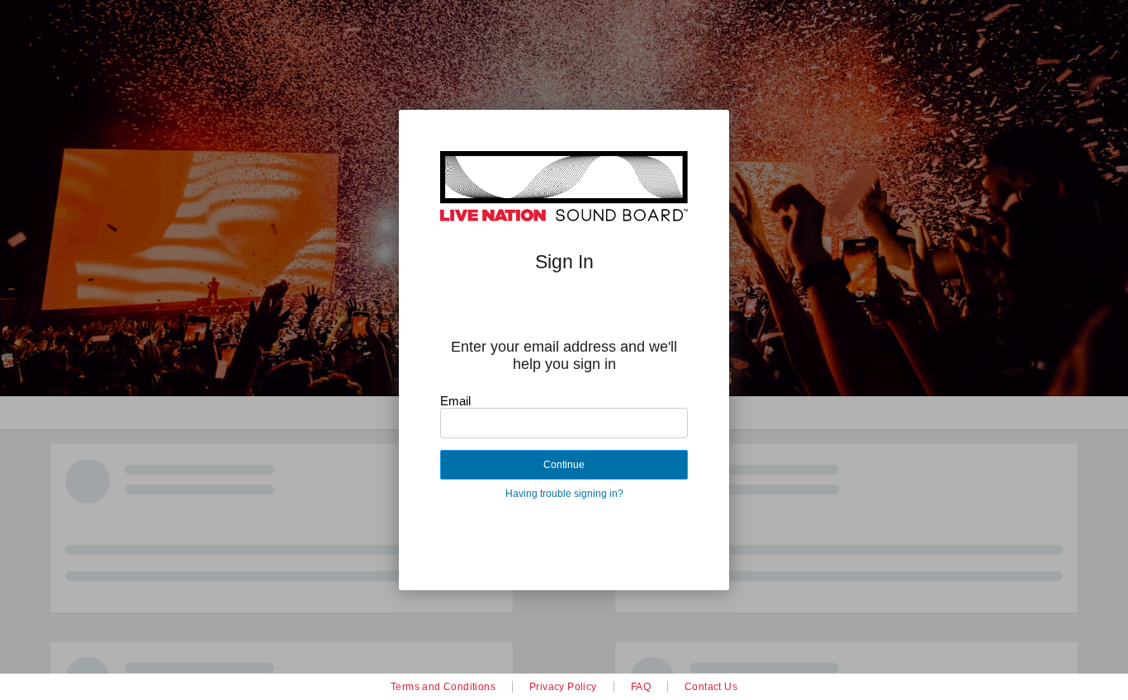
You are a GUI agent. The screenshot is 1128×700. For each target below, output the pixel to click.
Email (455, 401)
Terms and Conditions (443, 687)
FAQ (641, 687)
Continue (564, 465)
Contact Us (711, 687)
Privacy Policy (563, 687)
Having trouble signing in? (564, 493)
